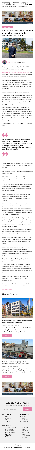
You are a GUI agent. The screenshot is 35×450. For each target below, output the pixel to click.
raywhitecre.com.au (7, 289)
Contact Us (8, 421)
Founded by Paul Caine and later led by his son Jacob (15, 72)
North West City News (26, 436)
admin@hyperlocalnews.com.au (10, 428)
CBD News (25, 431)
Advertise (8, 420)
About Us (7, 416)
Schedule (8, 418)
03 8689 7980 (9, 431)
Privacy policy (26, 421)
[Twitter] (21, 445)
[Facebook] (15, 445)
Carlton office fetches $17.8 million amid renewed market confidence (17, 322)
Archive (24, 416)
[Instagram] (18, 445)
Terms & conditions (25, 419)
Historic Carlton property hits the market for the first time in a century (15, 363)
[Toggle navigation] (30, 4)
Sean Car (10, 62)
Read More (7, 335)
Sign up (27, 409)
